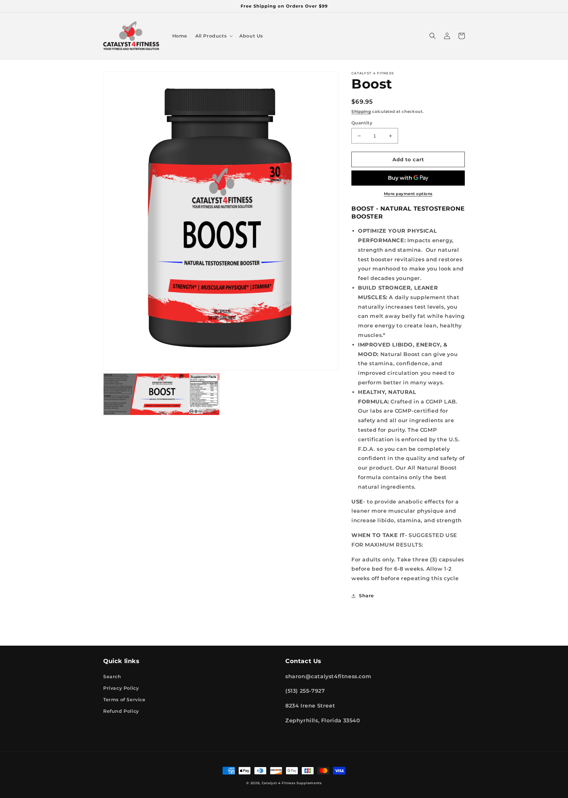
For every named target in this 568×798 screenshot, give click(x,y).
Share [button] (366, 596)
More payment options (408, 193)
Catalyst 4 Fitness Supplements (292, 783)
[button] (213, 36)
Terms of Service (124, 700)
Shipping (361, 111)
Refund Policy (121, 711)
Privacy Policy (121, 688)
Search (112, 677)
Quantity (361, 122)
